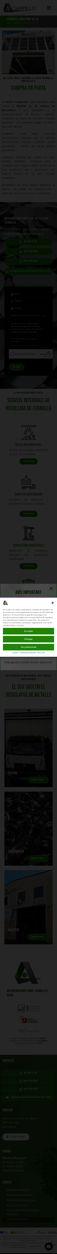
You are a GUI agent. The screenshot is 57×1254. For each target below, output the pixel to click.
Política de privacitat (28, 652)
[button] (52, 602)
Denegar (28, 639)
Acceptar (28, 631)
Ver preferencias (28, 647)
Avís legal (41, 652)
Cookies (15, 652)
